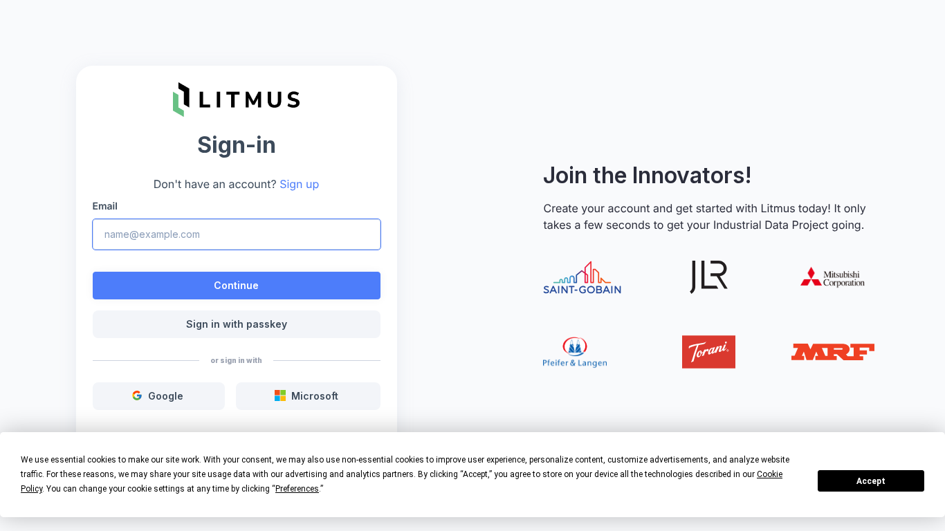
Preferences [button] (297, 489)
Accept (871, 481)
